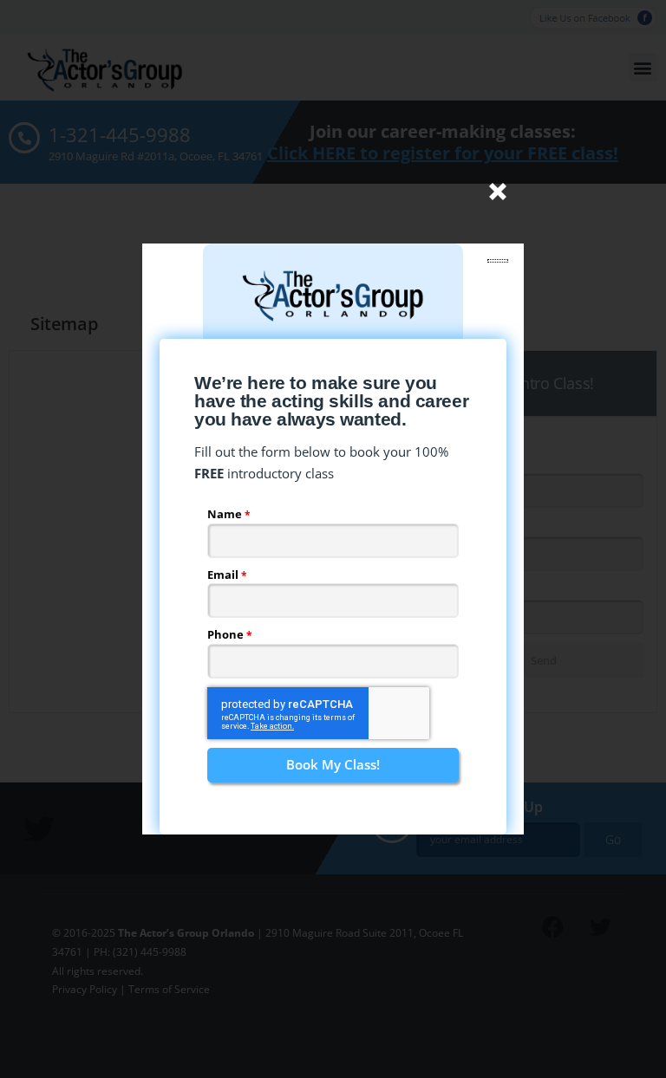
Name (226, 514)
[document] (333, 539)
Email (224, 574)
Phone (226, 634)
